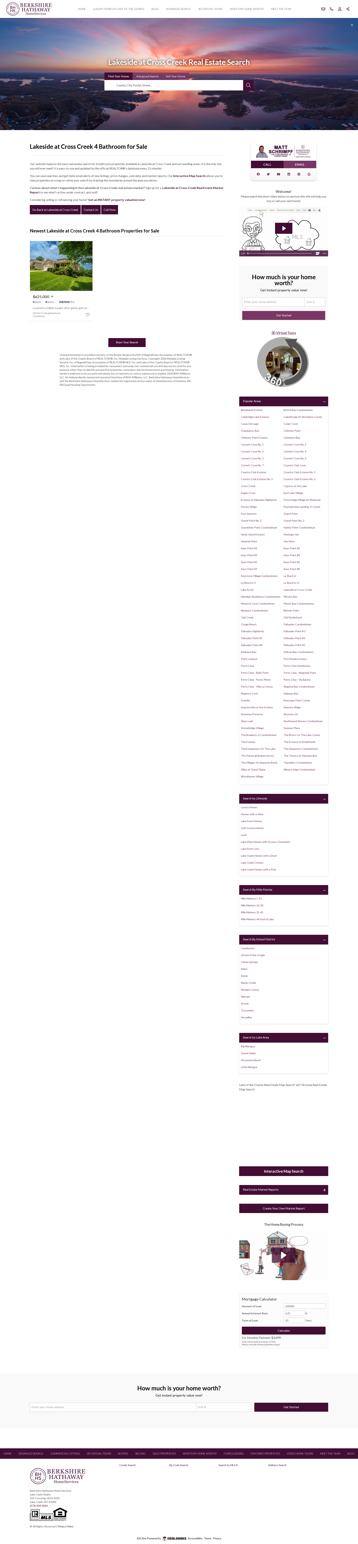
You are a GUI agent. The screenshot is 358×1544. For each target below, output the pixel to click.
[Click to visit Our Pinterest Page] (299, 174)
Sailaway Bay (291, 693)
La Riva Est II (248, 582)
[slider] (280, 253)
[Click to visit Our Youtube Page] (279, 174)
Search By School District (259, 939)
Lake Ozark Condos (252, 862)
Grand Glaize (248, 1053)
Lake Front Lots (250, 848)
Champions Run (250, 430)
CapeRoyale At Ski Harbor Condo (303, 416)
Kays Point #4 (292, 555)
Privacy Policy (65, 1526)
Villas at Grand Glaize (253, 769)
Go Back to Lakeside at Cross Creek (55, 209)
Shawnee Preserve (252, 714)
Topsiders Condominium (298, 762)
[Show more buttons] (324, 253)
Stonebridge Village (252, 728)
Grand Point (291, 513)
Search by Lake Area (256, 1037)
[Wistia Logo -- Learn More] (317, 253)
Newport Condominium (254, 610)
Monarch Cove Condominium (257, 603)
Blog (155, 8)
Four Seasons (249, 513)
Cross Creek (248, 486)
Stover (245, 1003)
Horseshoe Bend (250, 1060)
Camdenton (248, 948)
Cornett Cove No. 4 (295, 451)
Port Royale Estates (295, 658)
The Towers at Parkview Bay (300, 755)
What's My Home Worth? (247, 8)
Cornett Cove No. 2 (295, 444)
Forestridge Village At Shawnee (302, 499)
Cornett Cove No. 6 (295, 458)
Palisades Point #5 (294, 645)
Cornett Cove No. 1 (252, 444)
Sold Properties (164, 1453)
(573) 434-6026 (39, 1505)
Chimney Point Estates (254, 437)
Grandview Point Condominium (259, 527)
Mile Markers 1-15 (251, 898)
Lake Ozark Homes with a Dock (259, 855)
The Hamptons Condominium (301, 748)
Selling (140, 1453)
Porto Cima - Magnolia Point (300, 672)
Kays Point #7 (249, 569)
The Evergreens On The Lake (258, 748)
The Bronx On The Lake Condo (302, 734)
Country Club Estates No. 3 (299, 479)
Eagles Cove (248, 492)
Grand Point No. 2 (251, 520)
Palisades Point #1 (251, 638)
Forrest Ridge (249, 506)
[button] (284, 1255)
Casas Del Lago (250, 423)
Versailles (246, 1017)
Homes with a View (252, 814)
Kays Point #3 (249, 555)
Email (300, 164)
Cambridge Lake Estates (255, 416)
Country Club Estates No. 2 (257, 479)
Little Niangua (249, 1067)
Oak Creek (247, 617)
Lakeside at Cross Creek (298, 589)
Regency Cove (249, 693)
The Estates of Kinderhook (299, 741)
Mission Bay (290, 596)
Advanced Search (178, 8)
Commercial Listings (65, 1453)
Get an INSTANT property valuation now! (116, 199)
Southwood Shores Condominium (303, 721)
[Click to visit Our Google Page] (309, 174)
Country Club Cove (295, 465)
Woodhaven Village (252, 776)
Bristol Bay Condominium (298, 410)
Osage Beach (249, 624)
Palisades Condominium (297, 624)
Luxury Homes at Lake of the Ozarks (118, 8)
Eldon (244, 968)
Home (82, 8)
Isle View (289, 541)
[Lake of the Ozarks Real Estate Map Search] (283, 1129)
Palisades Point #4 (251, 645)
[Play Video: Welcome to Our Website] (283, 228)
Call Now (110, 209)
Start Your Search (127, 342)
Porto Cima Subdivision (297, 665)
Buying (123, 1453)
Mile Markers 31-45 (252, 912)
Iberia (244, 975)
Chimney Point (292, 430)
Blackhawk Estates (252, 410)
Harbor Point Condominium (299, 527)
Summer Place (292, 728)
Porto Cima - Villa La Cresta (257, 686)
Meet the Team (281, 8)
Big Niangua (248, 1046)
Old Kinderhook (293, 617)
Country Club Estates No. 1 (299, 472)
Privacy (217, 1538)
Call (267, 164)
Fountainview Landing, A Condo (302, 506)
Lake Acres (247, 589)
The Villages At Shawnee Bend (259, 762)
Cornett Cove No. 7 (252, 465)
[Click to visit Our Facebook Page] (258, 174)
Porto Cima (247, 665)
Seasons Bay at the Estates (257, 707)
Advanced (147, 76)
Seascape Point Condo (297, 700)
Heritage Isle (291, 534)
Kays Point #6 (292, 562)
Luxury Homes (249, 807)
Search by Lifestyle (255, 798)
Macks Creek (248, 982)
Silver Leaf (247, 721)
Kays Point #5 (249, 562)
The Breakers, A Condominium (258, 734)
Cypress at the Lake (295, 486)
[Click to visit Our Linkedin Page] (289, 174)
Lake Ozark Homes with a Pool (258, 869)
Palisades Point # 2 (295, 631)
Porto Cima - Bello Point (255, 672)
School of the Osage (253, 955)
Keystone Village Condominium (259, 575)
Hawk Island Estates (253, 534)
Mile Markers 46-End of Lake (257, 919)
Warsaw (245, 996)
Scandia (245, 700)
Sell (175, 76)
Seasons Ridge (292, 707)
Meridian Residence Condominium (260, 596)
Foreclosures (234, 1453)
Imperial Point (249, 541)
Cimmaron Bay (292, 437)
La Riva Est (290, 575)
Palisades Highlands (252, 631)
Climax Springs (249, 962)
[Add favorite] (87, 314)
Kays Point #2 (292, 548)
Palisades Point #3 (294, 638)
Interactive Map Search (189, 176)
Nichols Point (291, 610)
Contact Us (91, 209)
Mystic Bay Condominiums (299, 603)
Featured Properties (265, 1453)
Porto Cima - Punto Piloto (256, 679)
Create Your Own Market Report (284, 1208)
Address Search (277, 1465)
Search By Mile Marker (258, 889)
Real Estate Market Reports (261, 1189)
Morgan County (250, 989)
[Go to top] (348, 1523)
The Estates (248, 741)
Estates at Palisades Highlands (259, 499)
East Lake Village (293, 492)
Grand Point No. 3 (294, 520)
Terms (207, 1538)
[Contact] (347, 1515)
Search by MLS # (228, 1465)
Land (243, 834)
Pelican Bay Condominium (298, 652)
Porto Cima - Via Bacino (297, 679)
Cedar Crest (291, 423)
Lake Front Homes (251, 821)
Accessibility (195, 1538)
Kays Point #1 (249, 548)
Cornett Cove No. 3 (252, 451)
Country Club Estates (253, 472)
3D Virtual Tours (210, 8)
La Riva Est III (291, 582)
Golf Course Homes (252, 828)
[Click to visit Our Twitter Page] (268, 174)
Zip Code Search (178, 1465)
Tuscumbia (247, 1010)
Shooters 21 (291, 714)
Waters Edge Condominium (299, 769)
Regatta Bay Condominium (299, 686)
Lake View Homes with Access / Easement (265, 841)
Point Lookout (249, 658)
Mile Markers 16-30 (252, 905)
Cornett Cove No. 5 (252, 458)
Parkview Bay (248, 652)
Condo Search (127, 1465)
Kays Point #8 (292, 569)
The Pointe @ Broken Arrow (257, 755)
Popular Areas (252, 401)
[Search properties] (248, 85)
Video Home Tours (300, 1453)
